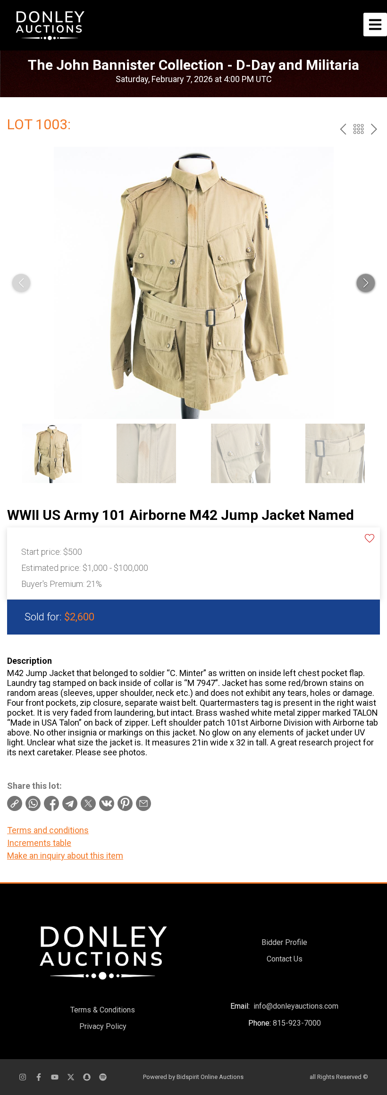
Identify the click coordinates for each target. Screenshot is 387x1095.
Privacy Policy (102, 1026)
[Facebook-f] (38, 1077)
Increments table (39, 843)
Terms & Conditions (102, 1009)
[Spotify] (103, 1077)
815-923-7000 (297, 1023)
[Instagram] (22, 1077)
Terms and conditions (48, 830)
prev (343, 129)
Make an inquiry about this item (65, 856)
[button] (365, 283)
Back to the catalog (358, 129)
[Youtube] (55, 1077)
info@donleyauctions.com (295, 1006)
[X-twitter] (71, 1077)
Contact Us (285, 958)
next (374, 129)
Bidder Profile (284, 942)
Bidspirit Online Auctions (210, 1076)
